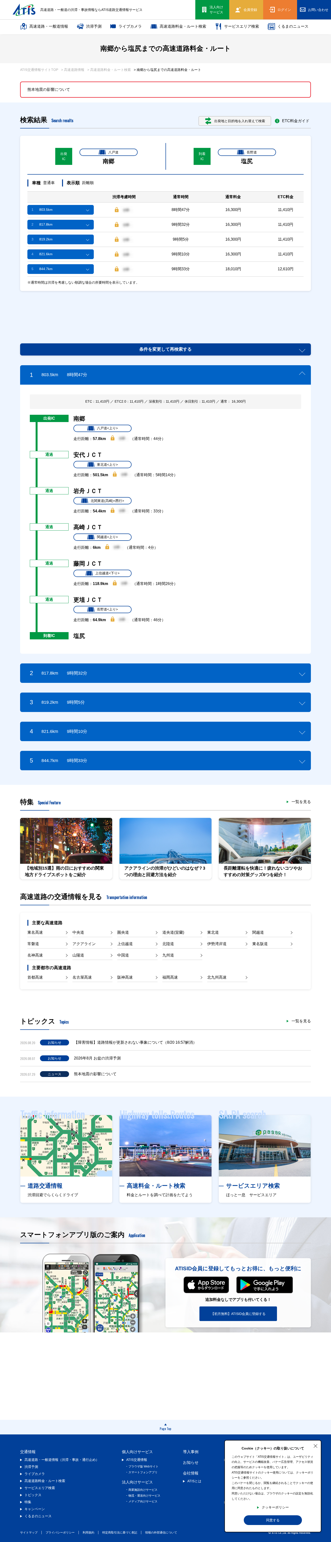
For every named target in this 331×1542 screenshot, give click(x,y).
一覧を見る (301, 802)
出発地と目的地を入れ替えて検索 (239, 121)
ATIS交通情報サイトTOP (39, 70)
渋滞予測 (94, 26)
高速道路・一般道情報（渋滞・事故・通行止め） (61, 1460)
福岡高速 (170, 977)
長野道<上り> (107, 609)
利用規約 (88, 1532)
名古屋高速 (82, 977)
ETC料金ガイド (295, 121)
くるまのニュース (292, 26)
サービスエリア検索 (241, 26)
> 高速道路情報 (72, 70)
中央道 (78, 932)
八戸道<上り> (107, 428)
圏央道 (123, 932)
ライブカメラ (130, 26)
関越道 (258, 932)
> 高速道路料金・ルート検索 (109, 70)
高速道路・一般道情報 (48, 26)
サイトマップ (29, 1532)
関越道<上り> (107, 537)
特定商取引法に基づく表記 (119, 1532)
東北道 (213, 932)
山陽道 (78, 955)
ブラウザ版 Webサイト (143, 1466)
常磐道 (33, 944)
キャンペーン (34, 1509)
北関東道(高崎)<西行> (107, 501)
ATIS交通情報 (136, 1460)
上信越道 (125, 944)
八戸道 (113, 152)
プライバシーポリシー (60, 1532)
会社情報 (190, 1473)
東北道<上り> (107, 464)
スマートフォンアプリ (143, 1472)
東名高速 (35, 932)
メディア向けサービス (143, 1501)
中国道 (123, 955)
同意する (273, 1520)
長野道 (252, 152)
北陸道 (168, 944)
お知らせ (190, 1462)
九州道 (168, 955)
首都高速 (35, 977)
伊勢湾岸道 (217, 944)
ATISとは (194, 1481)
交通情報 (28, 1452)
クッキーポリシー (275, 1507)
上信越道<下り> (107, 573)
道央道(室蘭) (173, 932)
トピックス (32, 1495)
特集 (27, 1502)
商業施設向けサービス (143, 1489)
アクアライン (84, 944)
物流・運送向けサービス (144, 1495)
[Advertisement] (165, 311)
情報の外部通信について (161, 1532)
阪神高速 (125, 977)
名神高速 (35, 955)
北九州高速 (217, 977)
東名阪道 (260, 944)
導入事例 (190, 1452)
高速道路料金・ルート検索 (183, 26)
